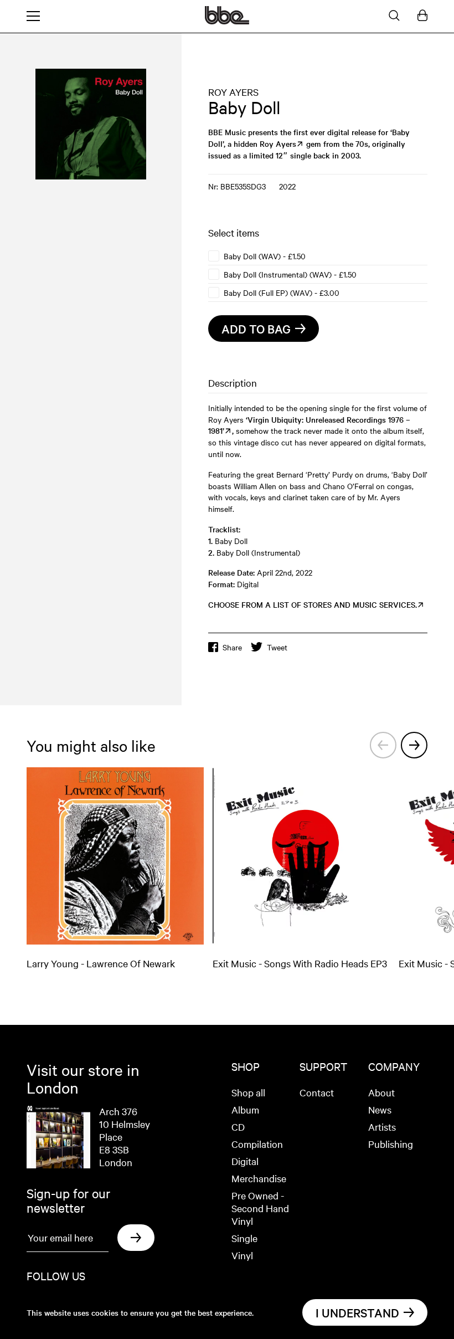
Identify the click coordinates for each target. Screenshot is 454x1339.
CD (238, 1126)
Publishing (390, 1143)
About (381, 1092)
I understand (357, 1312)
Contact (317, 1092)
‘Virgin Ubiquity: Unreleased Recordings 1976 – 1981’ (309, 425)
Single (244, 1238)
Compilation (257, 1143)
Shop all (248, 1092)
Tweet (277, 647)
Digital (245, 1161)
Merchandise (258, 1178)
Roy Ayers (278, 143)
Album (245, 1109)
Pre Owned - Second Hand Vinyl (260, 1208)
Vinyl (242, 1255)
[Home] (227, 21)
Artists (382, 1126)
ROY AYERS (233, 91)
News (379, 1109)
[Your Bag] (422, 16)
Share (232, 647)
